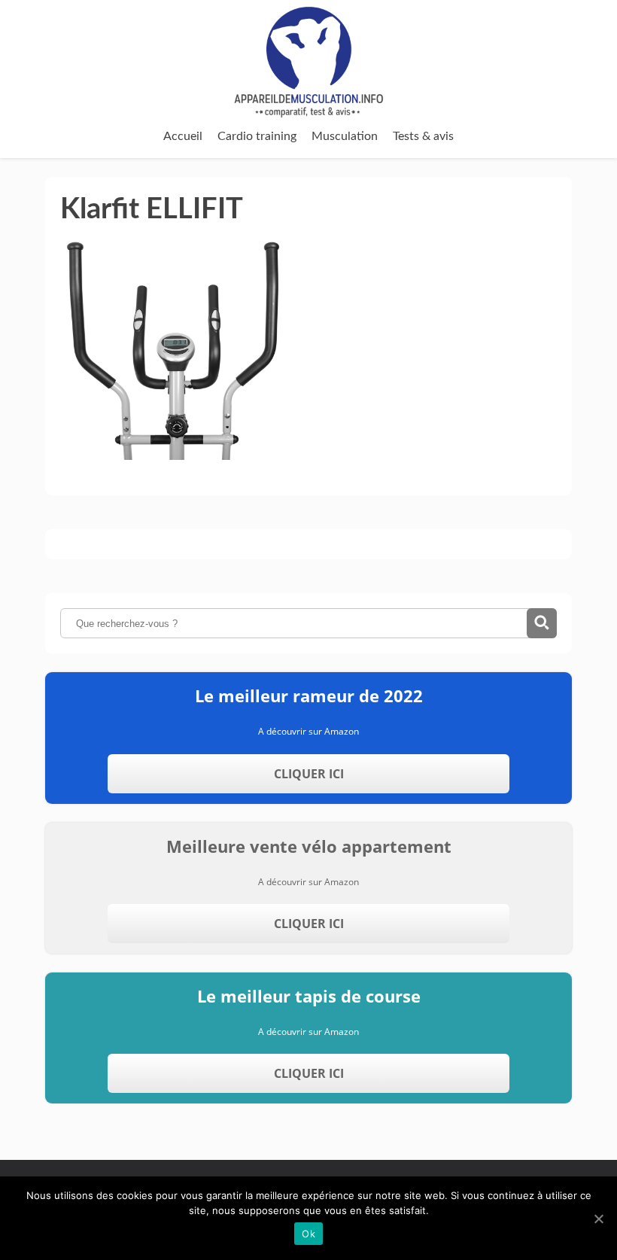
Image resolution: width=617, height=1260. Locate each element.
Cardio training (256, 136)
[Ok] (598, 1218)
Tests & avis (423, 136)
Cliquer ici (309, 773)
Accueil (182, 136)
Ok (308, 1234)
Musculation (345, 136)
